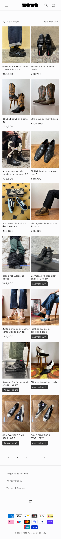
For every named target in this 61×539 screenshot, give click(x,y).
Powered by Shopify (37, 533)
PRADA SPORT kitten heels (42, 68)
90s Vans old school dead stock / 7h (14, 225)
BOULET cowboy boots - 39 (15, 120)
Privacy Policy (14, 480)
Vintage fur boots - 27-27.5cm (44, 225)
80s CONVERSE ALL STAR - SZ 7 (42, 436)
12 (43, 457)
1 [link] (8, 457)
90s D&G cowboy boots (44, 119)
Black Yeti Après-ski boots (13, 277)
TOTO (25, 533)
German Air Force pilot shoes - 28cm (15, 383)
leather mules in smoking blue (40, 330)
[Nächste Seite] (52, 457)
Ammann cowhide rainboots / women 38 (15, 172)
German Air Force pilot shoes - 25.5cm (15, 68)
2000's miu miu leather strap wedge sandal (16, 330)
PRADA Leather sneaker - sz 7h (44, 172)
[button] (6, 5)
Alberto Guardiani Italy (44, 382)
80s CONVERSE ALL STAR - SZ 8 (13, 436)
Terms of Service (16, 488)
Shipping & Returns (17, 473)
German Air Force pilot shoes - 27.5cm (43, 277)
